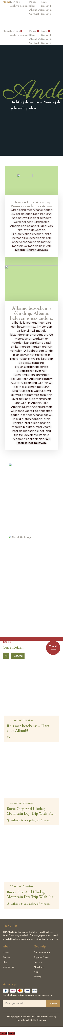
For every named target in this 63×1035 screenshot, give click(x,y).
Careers (38, 962)
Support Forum (41, 957)
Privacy (37, 977)
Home (6, 2)
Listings (15, 2)
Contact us (8, 967)
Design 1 (46, 6)
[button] (21, 31)
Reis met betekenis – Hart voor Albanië (28, 728)
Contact (34, 14)
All (6, 655)
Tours (44, 2)
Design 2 (46, 10)
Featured (18, 655)
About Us (35, 10)
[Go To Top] (1, 1028)
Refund (11, 1033)
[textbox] (31, 383)
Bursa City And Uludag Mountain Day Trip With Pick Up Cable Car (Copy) (31, 813)
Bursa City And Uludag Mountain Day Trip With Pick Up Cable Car (31, 897)
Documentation (42, 952)
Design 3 (46, 14)
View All (53, 647)
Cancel (3, 1033)
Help (36, 972)
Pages (32, 2)
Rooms (6, 957)
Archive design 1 (19, 6)
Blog (32, 6)
